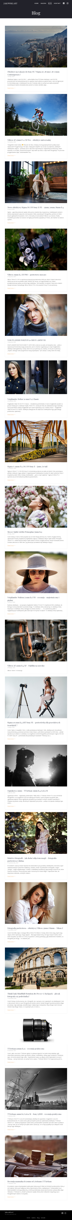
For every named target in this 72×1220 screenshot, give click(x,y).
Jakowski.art (10, 3)
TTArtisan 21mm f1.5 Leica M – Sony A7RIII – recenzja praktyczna (34, 1114)
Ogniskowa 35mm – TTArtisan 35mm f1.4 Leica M (27, 790)
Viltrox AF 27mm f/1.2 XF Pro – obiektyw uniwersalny (29, 140)
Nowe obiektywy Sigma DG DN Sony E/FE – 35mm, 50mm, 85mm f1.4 (35, 207)
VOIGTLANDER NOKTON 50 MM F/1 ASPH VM (26, 340)
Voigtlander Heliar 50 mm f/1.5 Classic (23, 399)
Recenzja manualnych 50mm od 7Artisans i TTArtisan (29, 1181)
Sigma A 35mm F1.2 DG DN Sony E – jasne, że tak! (27, 466)
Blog (50, 3)
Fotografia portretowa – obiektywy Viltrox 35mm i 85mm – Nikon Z (35, 928)
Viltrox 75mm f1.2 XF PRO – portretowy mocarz (26, 274)
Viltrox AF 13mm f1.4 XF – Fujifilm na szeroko (25, 665)
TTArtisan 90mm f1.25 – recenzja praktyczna (25, 1048)
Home (37, 3)
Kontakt (57, 3)
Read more (10, 88)
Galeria (43, 3)
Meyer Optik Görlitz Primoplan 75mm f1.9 (24, 532)
